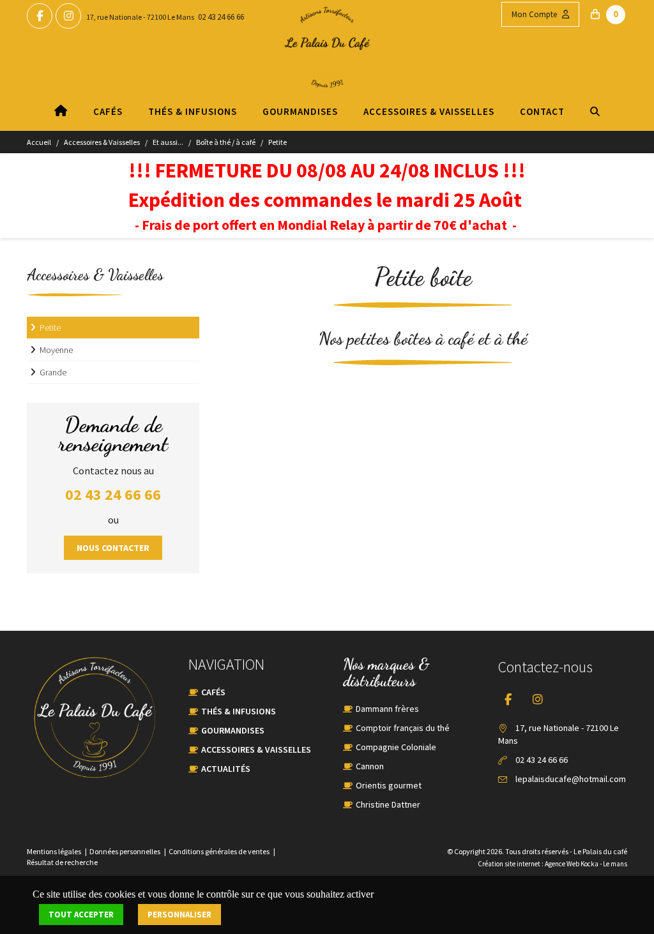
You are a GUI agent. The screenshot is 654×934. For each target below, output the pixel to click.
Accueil (39, 142)
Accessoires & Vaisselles (428, 111)
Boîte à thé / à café (225, 142)
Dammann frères (387, 708)
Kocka (589, 863)
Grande (53, 372)
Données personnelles (124, 851)
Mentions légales (54, 851)
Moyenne (56, 350)
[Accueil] (61, 112)
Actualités (225, 768)
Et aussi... (168, 142)
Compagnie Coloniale (396, 747)
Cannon (370, 766)
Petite (277, 142)
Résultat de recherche (62, 862)
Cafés (108, 111)
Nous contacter (113, 548)
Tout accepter (81, 914)
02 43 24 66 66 (221, 16)
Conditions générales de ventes (219, 851)
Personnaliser (179, 914)
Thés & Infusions (192, 111)
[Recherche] (595, 112)
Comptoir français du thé (403, 728)
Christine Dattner (388, 804)
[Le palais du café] (327, 61)
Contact (542, 111)
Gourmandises (300, 111)
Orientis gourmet (389, 785)
